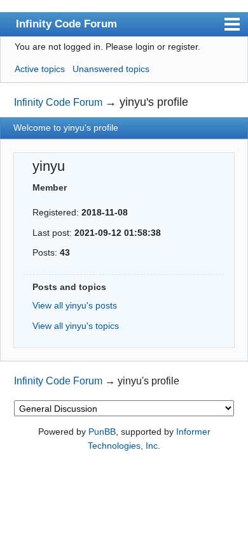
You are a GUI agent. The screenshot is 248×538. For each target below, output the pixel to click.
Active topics (40, 69)
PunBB (102, 431)
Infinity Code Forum (66, 23)
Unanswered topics (110, 69)
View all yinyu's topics (75, 326)
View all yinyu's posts (74, 305)
